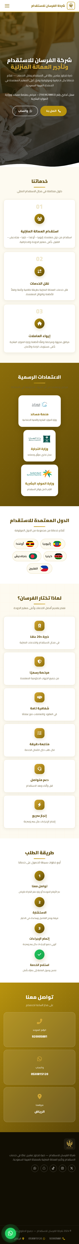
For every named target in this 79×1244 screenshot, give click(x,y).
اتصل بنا (51, 110)
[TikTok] (53, 1168)
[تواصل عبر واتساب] (10, 1233)
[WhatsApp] (35, 1168)
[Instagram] (62, 1168)
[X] (71, 1168)
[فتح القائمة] (7, 5)
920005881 (55, 1238)
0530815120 (35, 1238)
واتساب (23, 110)
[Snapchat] (44, 1168)
